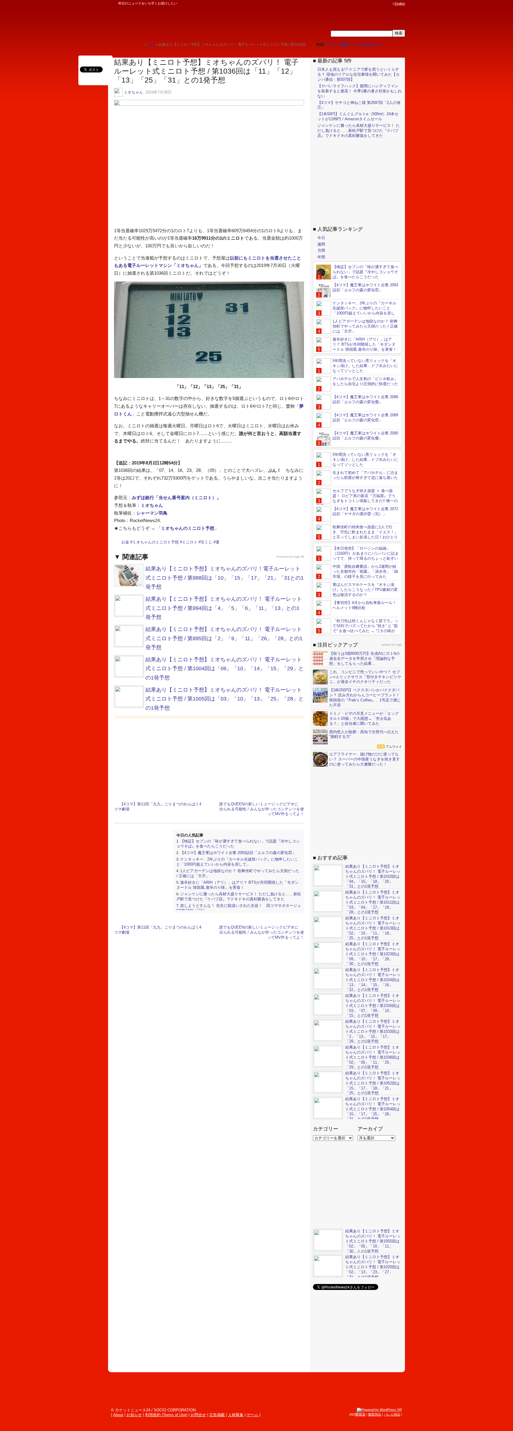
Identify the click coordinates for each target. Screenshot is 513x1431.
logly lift (299, 556)
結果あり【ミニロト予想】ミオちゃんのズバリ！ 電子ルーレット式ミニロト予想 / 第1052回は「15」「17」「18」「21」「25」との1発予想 (372, 1083)
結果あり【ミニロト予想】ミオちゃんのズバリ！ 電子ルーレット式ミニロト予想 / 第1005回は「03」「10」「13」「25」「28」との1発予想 (224, 699)
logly (399, 644)
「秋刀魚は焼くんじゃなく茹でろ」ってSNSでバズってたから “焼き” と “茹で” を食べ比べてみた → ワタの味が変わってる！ (357, 628)
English (400, 3)
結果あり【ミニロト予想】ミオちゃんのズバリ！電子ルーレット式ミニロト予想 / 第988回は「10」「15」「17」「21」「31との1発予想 (224, 578)
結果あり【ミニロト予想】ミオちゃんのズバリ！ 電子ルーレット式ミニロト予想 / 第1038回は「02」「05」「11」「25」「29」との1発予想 (372, 1057)
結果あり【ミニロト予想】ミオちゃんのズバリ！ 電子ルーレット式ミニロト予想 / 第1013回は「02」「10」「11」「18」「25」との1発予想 (372, 928)
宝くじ (206, 542)
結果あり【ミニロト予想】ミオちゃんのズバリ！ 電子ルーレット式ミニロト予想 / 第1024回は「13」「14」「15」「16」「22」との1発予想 (372, 979)
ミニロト (189, 542)
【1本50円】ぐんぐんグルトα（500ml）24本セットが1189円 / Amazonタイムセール (357, 116)
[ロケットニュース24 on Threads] (367, 3)
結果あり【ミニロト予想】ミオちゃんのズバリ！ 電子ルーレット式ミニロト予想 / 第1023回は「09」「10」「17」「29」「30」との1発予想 (372, 954)
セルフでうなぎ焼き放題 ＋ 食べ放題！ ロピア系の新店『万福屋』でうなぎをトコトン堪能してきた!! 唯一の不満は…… (357, 498)
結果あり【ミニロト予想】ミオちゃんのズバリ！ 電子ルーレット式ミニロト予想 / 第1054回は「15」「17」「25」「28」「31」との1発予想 (372, 1109)
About (118, 1415)
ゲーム (252, 1415)
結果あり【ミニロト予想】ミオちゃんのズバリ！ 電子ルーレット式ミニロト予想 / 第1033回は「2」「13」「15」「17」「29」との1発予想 (372, 1031)
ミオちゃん (133, 92)
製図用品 (374, 1414)
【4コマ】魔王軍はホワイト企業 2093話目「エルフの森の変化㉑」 (238, 852)
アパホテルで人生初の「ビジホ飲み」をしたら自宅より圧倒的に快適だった (365, 381)
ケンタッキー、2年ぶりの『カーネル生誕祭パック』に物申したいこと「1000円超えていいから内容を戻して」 (237, 861)
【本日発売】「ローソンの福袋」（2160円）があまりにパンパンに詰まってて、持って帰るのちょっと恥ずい (365, 553)
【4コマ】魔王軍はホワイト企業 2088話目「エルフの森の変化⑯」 (365, 399)
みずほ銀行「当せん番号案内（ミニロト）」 (176, 497)
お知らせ (134, 1415)
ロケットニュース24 (178, 22)
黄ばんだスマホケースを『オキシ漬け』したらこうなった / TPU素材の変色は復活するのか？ (365, 589)
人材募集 (235, 1415)
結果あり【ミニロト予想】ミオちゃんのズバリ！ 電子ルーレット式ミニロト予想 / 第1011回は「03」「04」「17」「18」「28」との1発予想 (372, 902)
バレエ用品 (392, 1414)
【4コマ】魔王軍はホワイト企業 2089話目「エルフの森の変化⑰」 (365, 417)
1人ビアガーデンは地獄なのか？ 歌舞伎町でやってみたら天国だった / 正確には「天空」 (365, 326)
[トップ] (140, 44)
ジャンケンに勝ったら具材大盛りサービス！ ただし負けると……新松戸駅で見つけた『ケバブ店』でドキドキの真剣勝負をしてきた (238, 896)
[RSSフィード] (389, 3)
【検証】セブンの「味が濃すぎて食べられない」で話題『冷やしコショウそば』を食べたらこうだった (365, 272)
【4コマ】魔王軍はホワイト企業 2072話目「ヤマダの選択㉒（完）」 (365, 511)
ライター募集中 (338, 44)
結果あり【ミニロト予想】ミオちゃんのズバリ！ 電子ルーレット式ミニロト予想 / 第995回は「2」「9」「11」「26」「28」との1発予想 (224, 638)
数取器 (360, 1414)
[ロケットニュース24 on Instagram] (372, 3)
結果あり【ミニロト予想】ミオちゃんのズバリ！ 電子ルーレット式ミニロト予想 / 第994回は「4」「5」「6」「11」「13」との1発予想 (223, 608)
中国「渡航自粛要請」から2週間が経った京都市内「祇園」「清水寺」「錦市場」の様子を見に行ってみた (365, 571)
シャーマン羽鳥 (151, 513)
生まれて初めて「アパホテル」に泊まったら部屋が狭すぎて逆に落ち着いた (365, 475)
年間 (321, 257)
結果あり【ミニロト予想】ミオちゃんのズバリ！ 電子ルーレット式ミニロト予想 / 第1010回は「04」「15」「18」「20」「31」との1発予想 (372, 876)
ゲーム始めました (368, 44)
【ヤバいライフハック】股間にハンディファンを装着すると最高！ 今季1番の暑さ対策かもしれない (359, 91)
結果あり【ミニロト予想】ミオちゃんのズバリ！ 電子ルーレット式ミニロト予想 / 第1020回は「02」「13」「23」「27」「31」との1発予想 (372, 1267)
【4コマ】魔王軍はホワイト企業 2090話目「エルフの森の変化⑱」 (365, 435)
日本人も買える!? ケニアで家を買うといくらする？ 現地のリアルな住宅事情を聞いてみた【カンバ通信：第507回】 (358, 74)
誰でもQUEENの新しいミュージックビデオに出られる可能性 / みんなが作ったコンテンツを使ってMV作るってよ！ (261, 809)
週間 (321, 244)
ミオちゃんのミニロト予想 (187, 528)
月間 (321, 250)
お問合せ (198, 1415)
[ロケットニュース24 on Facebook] (361, 3)
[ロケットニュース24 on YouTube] (383, 3)
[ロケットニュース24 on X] (355, 3)
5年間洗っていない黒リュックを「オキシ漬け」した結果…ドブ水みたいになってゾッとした (365, 365)
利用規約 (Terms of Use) (166, 1415)
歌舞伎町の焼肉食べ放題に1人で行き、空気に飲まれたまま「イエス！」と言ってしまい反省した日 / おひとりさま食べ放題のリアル (357, 534)
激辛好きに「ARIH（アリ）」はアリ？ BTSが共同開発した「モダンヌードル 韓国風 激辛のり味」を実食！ (237, 885)
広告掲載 (217, 1415)
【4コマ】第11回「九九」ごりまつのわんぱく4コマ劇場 (157, 806)
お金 (125, 542)
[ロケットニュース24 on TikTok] (378, 3)
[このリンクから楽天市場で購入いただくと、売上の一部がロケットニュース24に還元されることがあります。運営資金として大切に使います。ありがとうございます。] (350, 3)
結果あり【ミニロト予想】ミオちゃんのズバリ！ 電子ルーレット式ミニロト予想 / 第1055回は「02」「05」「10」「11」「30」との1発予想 (372, 1241)
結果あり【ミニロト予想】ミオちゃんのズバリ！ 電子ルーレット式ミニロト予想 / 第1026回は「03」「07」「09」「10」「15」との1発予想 (372, 1005)
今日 (321, 237)
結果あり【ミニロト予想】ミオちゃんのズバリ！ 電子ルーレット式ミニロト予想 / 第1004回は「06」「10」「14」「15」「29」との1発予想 (224, 669)
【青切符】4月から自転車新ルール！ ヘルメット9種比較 (364, 605)
